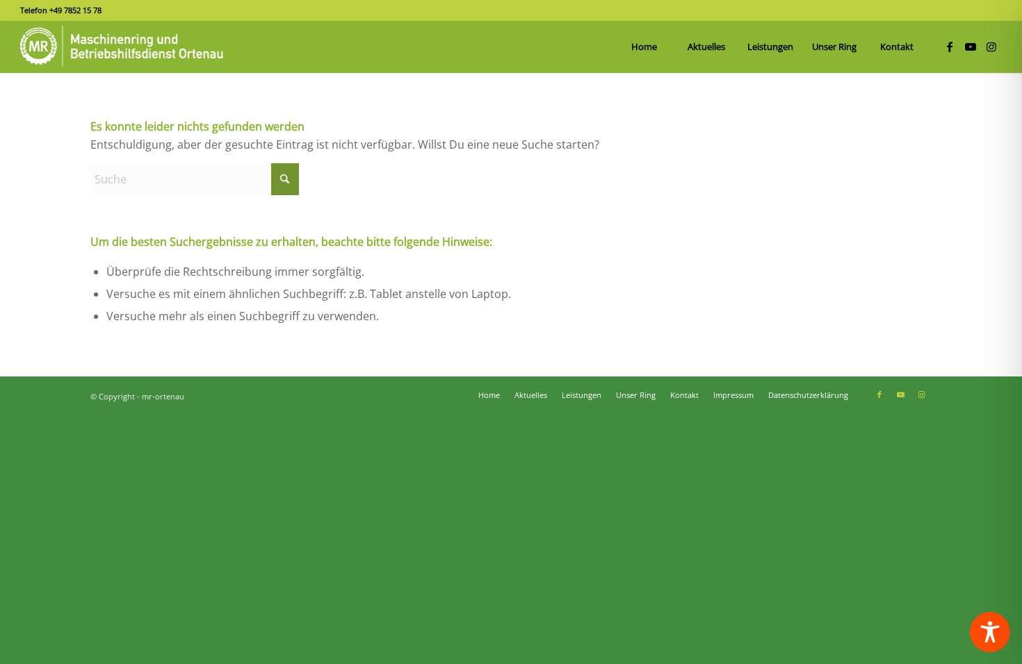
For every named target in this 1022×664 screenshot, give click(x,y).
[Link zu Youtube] (970, 46)
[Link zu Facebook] (949, 46)
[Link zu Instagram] (991, 46)
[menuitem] (644, 47)
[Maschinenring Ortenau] (124, 47)
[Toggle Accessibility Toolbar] (990, 632)
